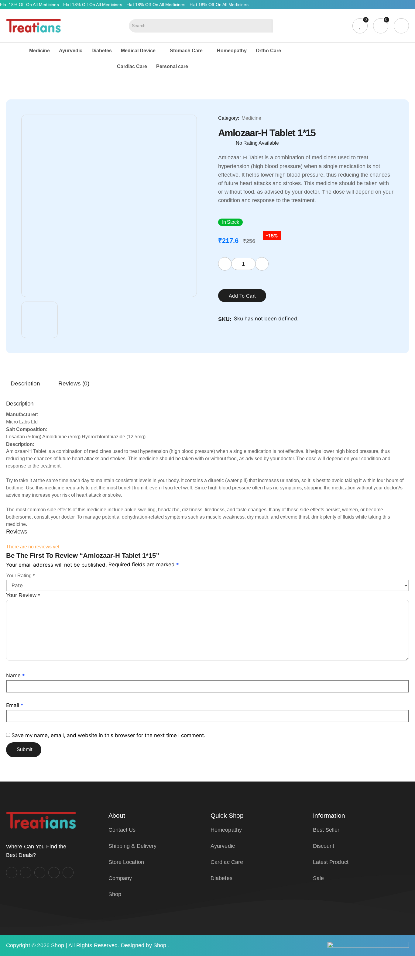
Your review (23, 595)
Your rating (20, 575)
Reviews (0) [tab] (73, 383)
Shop (57, 945)
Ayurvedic (70, 50)
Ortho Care (268, 50)
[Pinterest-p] (402, 58)
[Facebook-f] (360, 58)
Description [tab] (25, 383)
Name (15, 675)
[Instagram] (371, 58)
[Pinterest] (68, 872)
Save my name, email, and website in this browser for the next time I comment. (108, 735)
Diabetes (101, 50)
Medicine (39, 50)
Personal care (172, 66)
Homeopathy (232, 50)
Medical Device (138, 50)
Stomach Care (186, 50)
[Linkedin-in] (392, 58)
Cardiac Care (132, 66)
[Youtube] (381, 58)
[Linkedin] (53, 872)
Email (14, 705)
